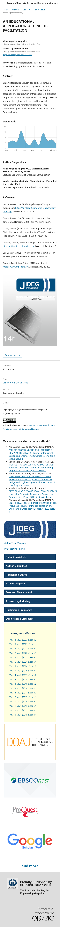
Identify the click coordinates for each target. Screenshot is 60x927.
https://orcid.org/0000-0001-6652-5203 (17, 55)
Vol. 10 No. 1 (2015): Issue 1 (22, 714)
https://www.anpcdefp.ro (15, 266)
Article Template (15, 583)
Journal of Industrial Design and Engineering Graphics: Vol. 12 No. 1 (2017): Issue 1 (32, 456)
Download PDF (13, 355)
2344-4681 (15, 543)
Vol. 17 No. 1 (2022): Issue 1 (22, 653)
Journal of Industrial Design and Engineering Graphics (32, 3)
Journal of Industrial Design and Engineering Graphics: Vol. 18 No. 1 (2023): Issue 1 (33, 508)
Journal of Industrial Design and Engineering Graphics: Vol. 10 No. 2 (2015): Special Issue (32, 482)
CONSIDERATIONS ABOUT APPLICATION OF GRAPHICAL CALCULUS (30, 478)
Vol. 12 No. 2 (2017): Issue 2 (22, 692)
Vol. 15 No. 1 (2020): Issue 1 (22, 670)
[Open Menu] (3, 3)
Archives (15, 9)
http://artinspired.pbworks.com (18, 246)
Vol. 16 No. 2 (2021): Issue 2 (22, 657)
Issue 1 (32, 697)
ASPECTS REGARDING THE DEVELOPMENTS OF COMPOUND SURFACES (31, 451)
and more (30, 865)
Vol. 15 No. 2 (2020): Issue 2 (22, 666)
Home (5, 9)
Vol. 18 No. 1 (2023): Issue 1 (22, 644)
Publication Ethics (16, 574)
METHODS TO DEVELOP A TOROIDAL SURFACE (31, 464)
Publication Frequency (19, 610)
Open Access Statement (19, 618)
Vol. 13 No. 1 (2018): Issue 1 (22, 688)
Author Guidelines (16, 566)
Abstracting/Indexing (18, 601)
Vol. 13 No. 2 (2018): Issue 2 (22, 683)
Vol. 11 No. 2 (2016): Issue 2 (22, 701)
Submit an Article (16, 557)
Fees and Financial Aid (19, 592)
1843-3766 (14, 548)
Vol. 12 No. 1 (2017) (18, 697)
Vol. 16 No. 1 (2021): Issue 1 (22, 661)
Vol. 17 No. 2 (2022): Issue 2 (22, 648)
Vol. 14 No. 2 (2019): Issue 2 (22, 675)
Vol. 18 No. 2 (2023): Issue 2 (22, 639)
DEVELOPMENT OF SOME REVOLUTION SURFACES (33, 491)
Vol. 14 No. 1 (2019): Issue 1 (34, 9)
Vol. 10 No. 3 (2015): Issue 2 (22, 710)
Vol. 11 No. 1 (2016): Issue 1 (22, 705)
